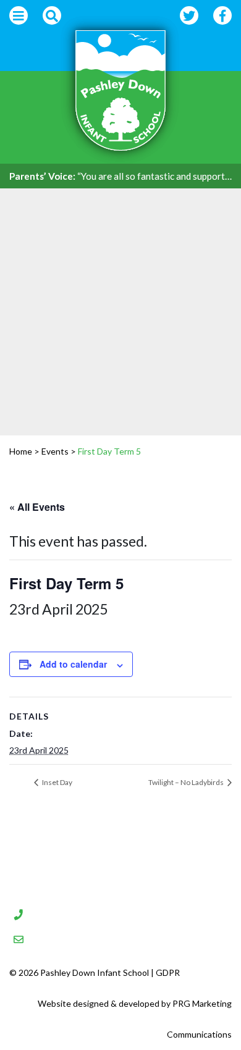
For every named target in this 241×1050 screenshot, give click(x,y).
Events (55, 451)
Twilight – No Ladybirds (186, 782)
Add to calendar (73, 664)
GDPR (168, 972)
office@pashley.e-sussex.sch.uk (129, 937)
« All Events (37, 507)
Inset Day (56, 782)
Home (20, 451)
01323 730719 (77, 913)
